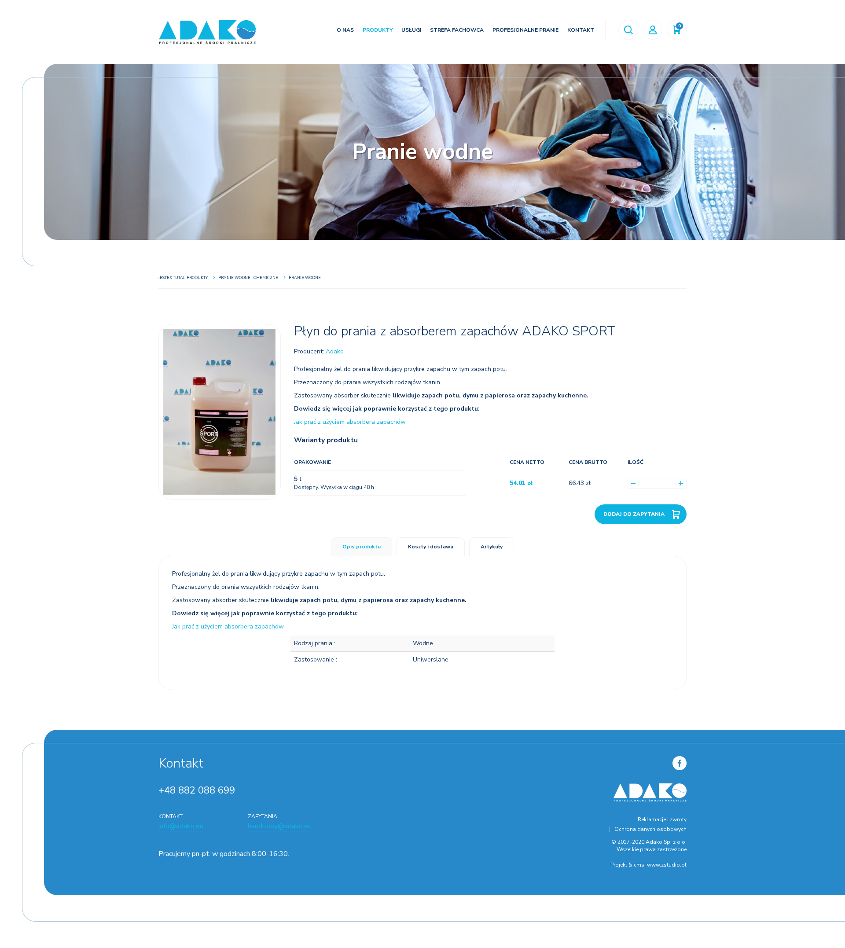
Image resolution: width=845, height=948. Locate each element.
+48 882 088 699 (196, 790)
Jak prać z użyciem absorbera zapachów (350, 422)
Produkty (378, 29)
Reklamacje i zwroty (662, 819)
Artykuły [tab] (492, 546)
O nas (345, 29)
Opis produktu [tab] (361, 546)
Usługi (411, 29)
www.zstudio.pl (667, 864)
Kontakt (580, 29)
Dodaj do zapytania (634, 514)
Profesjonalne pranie (525, 29)
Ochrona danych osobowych (650, 829)
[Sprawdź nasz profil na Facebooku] (679, 762)
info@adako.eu (180, 826)
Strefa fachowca (457, 29)
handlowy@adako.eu (280, 826)
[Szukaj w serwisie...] (628, 30)
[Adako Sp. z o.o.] (207, 32)
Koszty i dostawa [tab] (430, 546)
